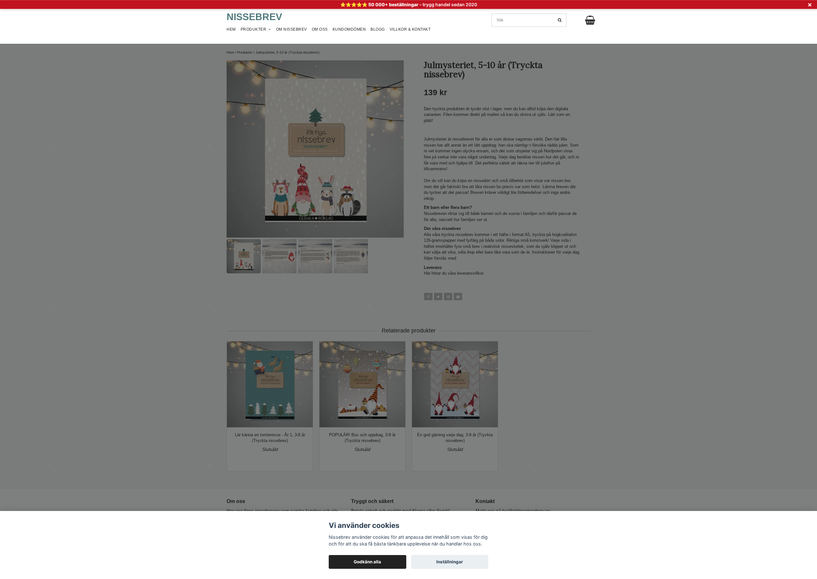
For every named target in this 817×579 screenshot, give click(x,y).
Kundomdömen (349, 29)
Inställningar (449, 561)
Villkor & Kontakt (410, 29)
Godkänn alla (367, 561)
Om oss (320, 29)
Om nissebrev (291, 29)
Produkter (255, 29)
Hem (231, 29)
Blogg (378, 29)
